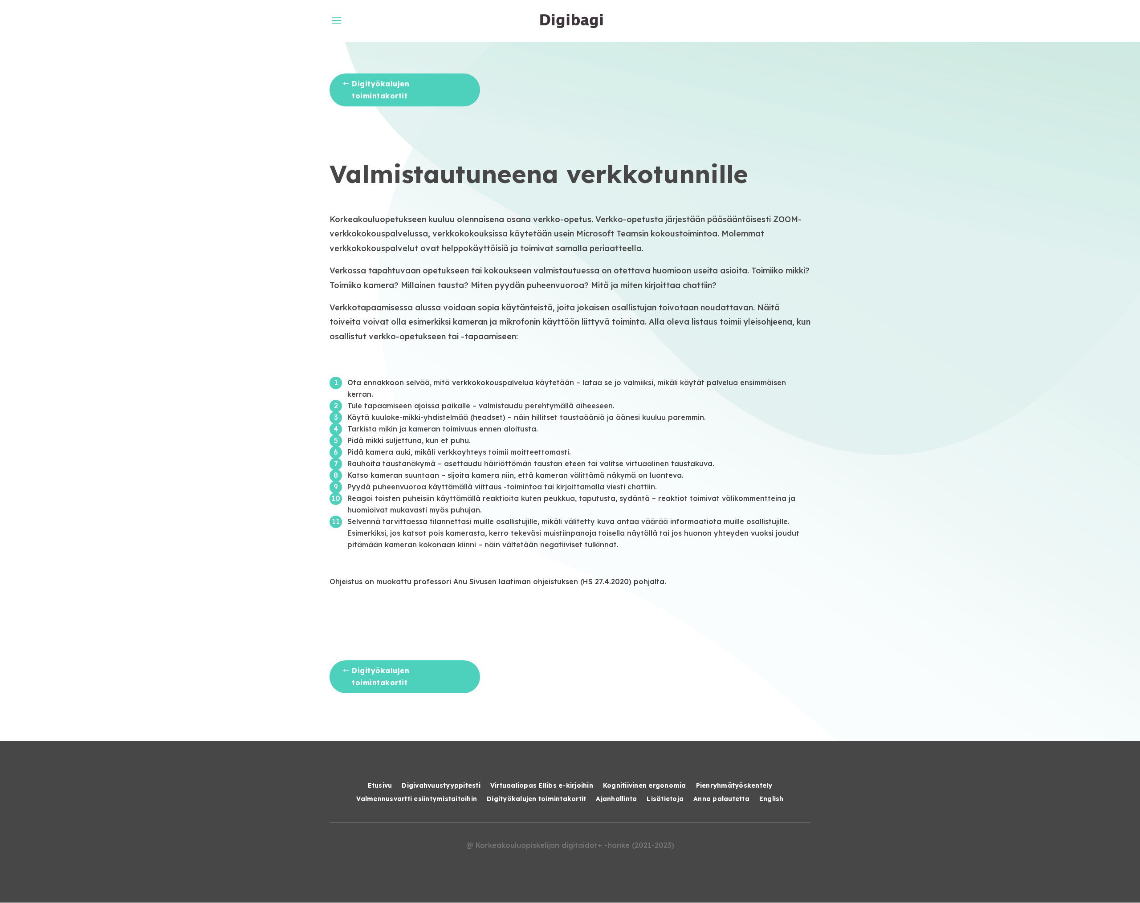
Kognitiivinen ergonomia (644, 785)
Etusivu (380, 785)
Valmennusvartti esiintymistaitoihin (416, 799)
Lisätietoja (665, 799)
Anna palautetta (721, 799)
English (771, 799)
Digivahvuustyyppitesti (441, 785)
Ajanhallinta (616, 799)
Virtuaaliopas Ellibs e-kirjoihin (541, 785)
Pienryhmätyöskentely (734, 785)
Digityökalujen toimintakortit (380, 89)
